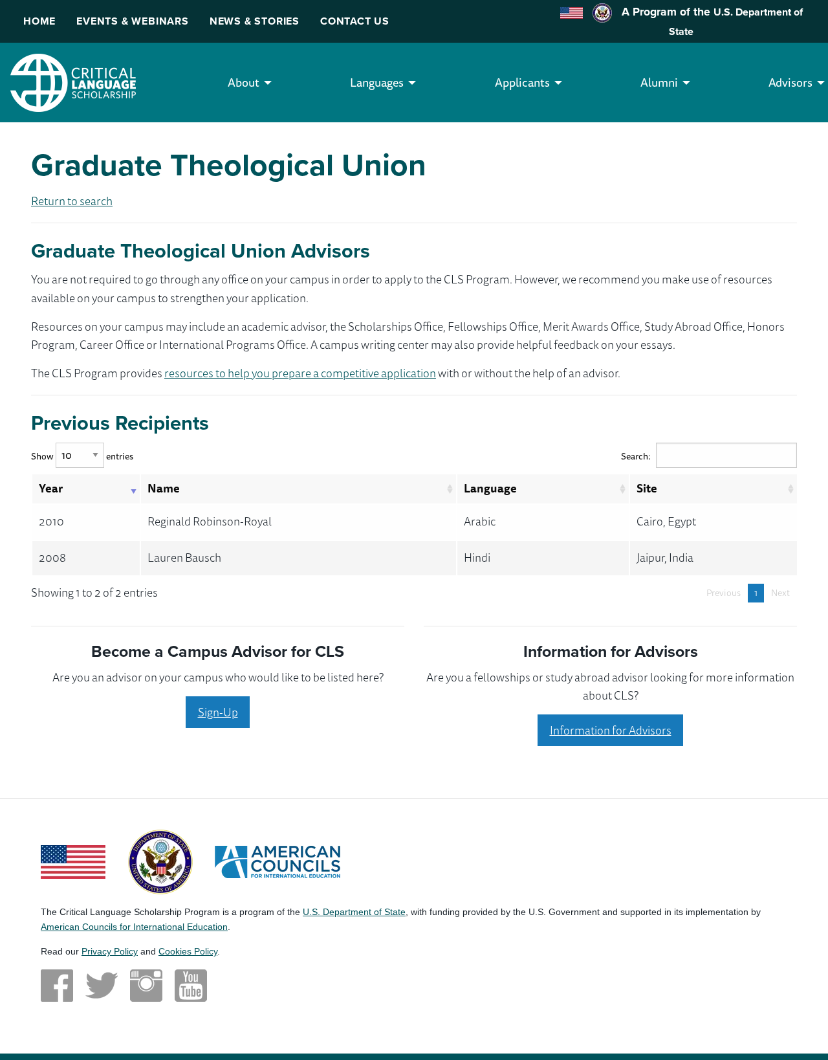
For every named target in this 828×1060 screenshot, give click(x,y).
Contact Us (354, 21)
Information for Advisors (610, 730)
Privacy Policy (110, 951)
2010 (51, 521)
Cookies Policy (187, 951)
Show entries (82, 455)
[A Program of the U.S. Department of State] (160, 861)
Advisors (790, 82)
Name (163, 488)
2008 (52, 557)
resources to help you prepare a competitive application (300, 373)
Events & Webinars (132, 21)
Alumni (659, 82)
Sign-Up (218, 712)
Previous (723, 593)
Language (490, 488)
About (243, 82)
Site (647, 488)
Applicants (522, 82)
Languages (377, 82)
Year (51, 488)
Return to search (72, 201)
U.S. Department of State (354, 912)
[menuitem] (243, 82)
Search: (636, 455)
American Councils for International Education (134, 927)
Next (780, 593)
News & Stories (255, 21)
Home (39, 21)
